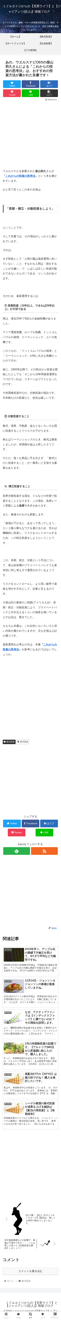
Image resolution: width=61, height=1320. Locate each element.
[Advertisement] (30, 134)
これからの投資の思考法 (20, 175)
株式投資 (10, 742)
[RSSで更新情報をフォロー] (44, 851)
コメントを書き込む (30, 1271)
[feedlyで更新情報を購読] (16, 851)
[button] (54, 687)
